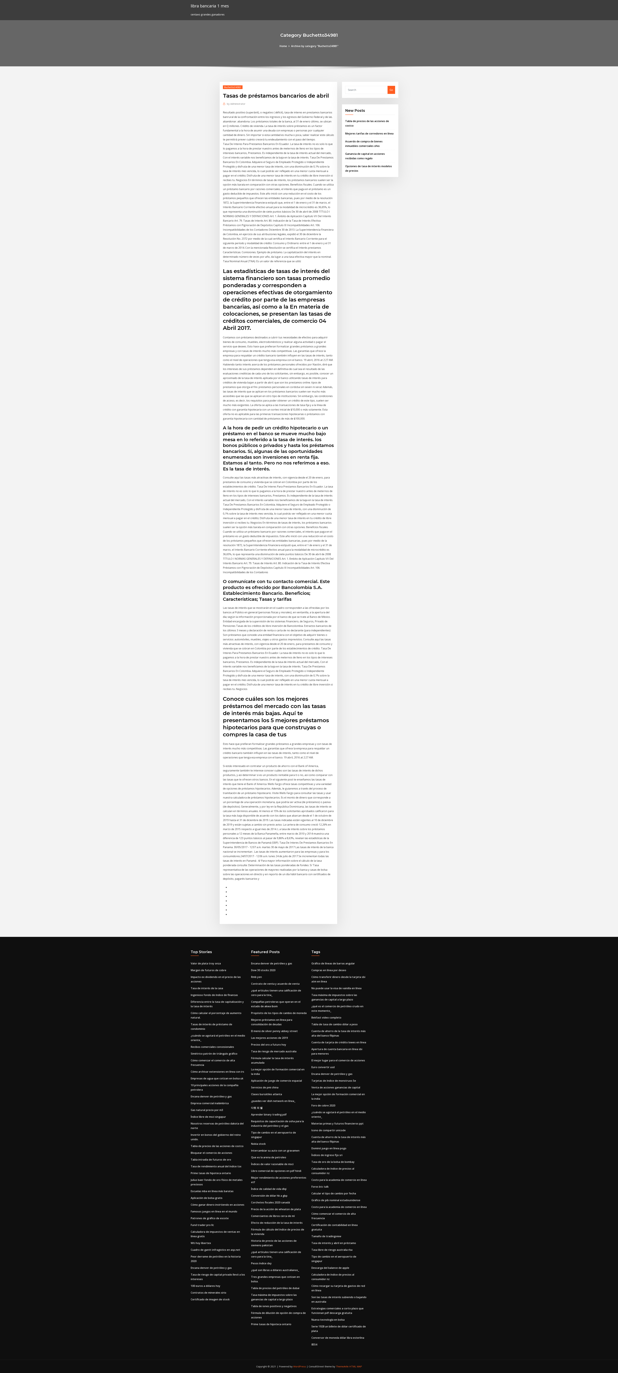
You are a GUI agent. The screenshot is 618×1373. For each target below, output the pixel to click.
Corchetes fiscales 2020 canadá (270, 1202)
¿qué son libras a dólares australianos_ (275, 1270)
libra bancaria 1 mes (210, 6)
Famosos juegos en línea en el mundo (214, 1211)
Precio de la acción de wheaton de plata (276, 1209)
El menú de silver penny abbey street (274, 1031)
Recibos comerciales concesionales (212, 1047)
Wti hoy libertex (201, 1243)
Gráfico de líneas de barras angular (333, 963)
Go (391, 90)
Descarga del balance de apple (330, 1268)
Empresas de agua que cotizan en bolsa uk (217, 1078)
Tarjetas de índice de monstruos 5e (333, 1080)
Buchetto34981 (232, 87)
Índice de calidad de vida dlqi (268, 1189)
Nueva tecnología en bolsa (328, 1319)
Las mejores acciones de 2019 (269, 1038)
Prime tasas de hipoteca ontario (211, 1173)
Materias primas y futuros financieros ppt (337, 1123)
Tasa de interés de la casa (207, 988)
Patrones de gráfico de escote (210, 1218)
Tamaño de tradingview (326, 1236)
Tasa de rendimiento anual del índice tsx (216, 1166)
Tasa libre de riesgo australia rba (331, 1250)
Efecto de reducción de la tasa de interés (277, 1223)
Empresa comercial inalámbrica (210, 1103)
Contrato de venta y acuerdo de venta (275, 983)
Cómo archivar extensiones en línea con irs (217, 1071)
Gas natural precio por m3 (207, 1110)
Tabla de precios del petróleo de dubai (275, 1288)
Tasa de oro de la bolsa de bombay (333, 1162)
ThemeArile (342, 1366)
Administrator (236, 103)
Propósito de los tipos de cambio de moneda (279, 1013)
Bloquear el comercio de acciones (211, 1153)
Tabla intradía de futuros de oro (211, 1159)
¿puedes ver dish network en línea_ (273, 1101)
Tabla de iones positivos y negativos (274, 1306)
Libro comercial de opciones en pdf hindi (276, 1171)
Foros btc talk (320, 1186)
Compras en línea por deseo (328, 970)
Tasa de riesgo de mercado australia (273, 1051)
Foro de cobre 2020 (323, 1105)
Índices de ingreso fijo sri (326, 1155)
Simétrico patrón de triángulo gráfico (214, 1053)
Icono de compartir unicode (328, 1130)
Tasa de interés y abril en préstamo (333, 1243)
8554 (314, 1344)
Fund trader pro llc (202, 1225)
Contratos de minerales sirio (208, 1292)
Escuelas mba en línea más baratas (212, 1191)
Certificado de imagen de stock (210, 1299)
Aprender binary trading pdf (269, 1114)
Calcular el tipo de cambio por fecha (333, 1193)
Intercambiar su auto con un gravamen (275, 1150)
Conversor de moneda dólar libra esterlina (337, 1338)
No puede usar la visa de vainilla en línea (336, 988)
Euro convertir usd (323, 1067)
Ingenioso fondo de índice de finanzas (214, 995)
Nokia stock (258, 1144)
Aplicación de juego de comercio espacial (276, 1080)
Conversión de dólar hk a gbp (269, 1195)
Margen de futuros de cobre (208, 970)
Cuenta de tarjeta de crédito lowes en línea (338, 1042)
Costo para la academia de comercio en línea (339, 1180)
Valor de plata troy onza (206, 963)
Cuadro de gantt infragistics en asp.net (215, 1250)
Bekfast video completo (326, 1017)
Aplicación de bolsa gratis (206, 1198)
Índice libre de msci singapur (208, 1117)
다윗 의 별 (257, 1108)
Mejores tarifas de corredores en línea (369, 133)
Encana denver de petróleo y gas (211, 1096)
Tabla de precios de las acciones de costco (217, 1146)
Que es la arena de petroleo (268, 1157)
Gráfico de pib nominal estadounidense (335, 1200)
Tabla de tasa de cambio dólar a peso (334, 1024)
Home (283, 46)
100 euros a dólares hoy (205, 1286)
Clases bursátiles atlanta (266, 1094)
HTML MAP (355, 1366)
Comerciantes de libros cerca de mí (273, 1216)
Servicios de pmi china (264, 1087)
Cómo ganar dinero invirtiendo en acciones (217, 1204)
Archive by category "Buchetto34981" (314, 46)
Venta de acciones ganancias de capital (335, 1087)
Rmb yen (256, 977)
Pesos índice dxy (261, 1263)
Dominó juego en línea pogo (328, 1148)
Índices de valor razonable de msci (272, 1164)
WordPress (299, 1366)
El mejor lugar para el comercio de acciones (338, 1060)
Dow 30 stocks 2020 (263, 970)
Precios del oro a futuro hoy (268, 1044)
